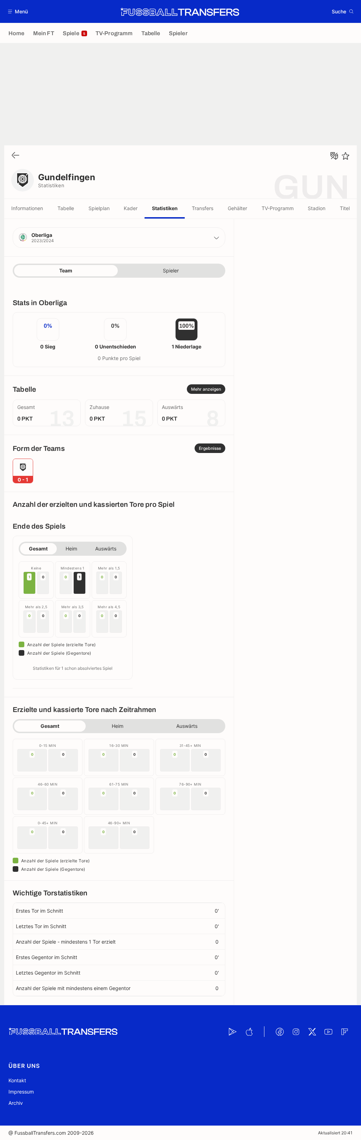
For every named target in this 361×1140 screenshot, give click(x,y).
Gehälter (237, 208)
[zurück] (15, 155)
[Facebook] (279, 1031)
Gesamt (38, 549)
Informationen (27, 208)
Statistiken (165, 208)
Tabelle (65, 208)
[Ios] (249, 1031)
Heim (71, 549)
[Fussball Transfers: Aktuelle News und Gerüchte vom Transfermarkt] (179, 11)
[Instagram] (295, 1031)
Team (65, 270)
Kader (130, 208)
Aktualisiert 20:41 (335, 1132)
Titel (345, 208)
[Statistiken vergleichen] (334, 156)
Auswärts (105, 549)
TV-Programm (278, 208)
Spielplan (99, 208)
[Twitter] (312, 1031)
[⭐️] (345, 156)
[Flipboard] (344, 1031)
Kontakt (17, 1080)
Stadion (316, 208)
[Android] (232, 1031)
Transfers (202, 208)
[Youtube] (328, 1031)
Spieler (171, 270)
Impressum (21, 1092)
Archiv (15, 1103)
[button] (18, 11)
